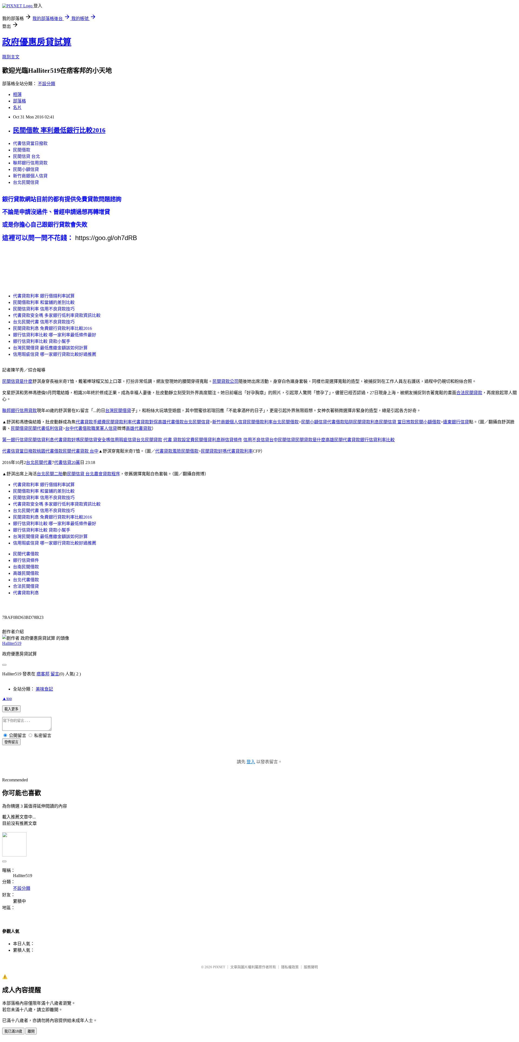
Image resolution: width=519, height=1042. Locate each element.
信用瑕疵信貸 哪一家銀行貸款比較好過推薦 (54, 354)
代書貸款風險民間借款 (176, 451)
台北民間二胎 (50, 474)
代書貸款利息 (26, 592)
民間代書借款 (26, 554)
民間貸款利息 (366, 422)
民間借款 (21, 150)
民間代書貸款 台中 (80, 451)
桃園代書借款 (50, 451)
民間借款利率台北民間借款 (273, 422)
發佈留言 (11, 742)
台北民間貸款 (149, 439)
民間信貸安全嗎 (95, 439)
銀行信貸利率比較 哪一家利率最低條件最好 (54, 335)
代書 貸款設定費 (179, 439)
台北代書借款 (26, 580)
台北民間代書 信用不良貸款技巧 (44, 322)
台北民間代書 (39, 462)
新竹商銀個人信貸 (30, 176)
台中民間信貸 (282, 439)
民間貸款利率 (119, 422)
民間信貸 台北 (26, 156)
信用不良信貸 (256, 439)
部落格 (19, 101)
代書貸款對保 (145, 422)
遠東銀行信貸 (456, 422)
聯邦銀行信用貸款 (30, 163)
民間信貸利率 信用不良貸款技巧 (44, 309)
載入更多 (11, 709)
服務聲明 (311, 967)
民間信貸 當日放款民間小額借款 (410, 422)
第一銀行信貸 (15, 439)
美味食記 (44, 689)
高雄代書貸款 (139, 428)
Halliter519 (11, 643)
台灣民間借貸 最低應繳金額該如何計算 (50, 348)
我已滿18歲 (13, 1031)
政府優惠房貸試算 (36, 42)
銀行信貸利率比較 (377, 439)
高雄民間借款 (26, 573)
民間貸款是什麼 (310, 439)
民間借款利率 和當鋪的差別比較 (44, 302)
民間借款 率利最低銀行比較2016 (59, 130)
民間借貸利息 (208, 439)
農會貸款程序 (107, 474)
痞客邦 (42, 674)
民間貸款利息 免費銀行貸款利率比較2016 (52, 328)
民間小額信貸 (26, 169)
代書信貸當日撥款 (30, 143)
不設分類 (46, 83)
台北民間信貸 (26, 182)
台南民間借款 (26, 567)
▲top (7, 698)
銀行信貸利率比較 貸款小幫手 (41, 341)
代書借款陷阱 (340, 422)
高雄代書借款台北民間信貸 (184, 422)
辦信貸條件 (231, 439)
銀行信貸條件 (26, 560)
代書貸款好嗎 (67, 439)
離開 (31, 1031)
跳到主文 (10, 57)
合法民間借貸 (26, 586)
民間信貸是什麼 (17, 381)
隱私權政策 (290, 967)
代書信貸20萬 (67, 462)
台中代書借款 (78, 428)
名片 (17, 107)
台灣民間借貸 (118, 410)
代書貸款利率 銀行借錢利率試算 (44, 296)
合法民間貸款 (469, 392)
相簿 (17, 94)
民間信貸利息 (41, 439)
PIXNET (219, 967)
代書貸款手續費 (91, 422)
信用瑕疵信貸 (123, 439)
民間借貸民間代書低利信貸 (37, 428)
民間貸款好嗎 (214, 451)
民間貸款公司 (225, 381)
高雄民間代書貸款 (342, 439)
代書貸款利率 (240, 451)
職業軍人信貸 (104, 428)
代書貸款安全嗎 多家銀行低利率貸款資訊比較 (57, 315)
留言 (55, 674)
